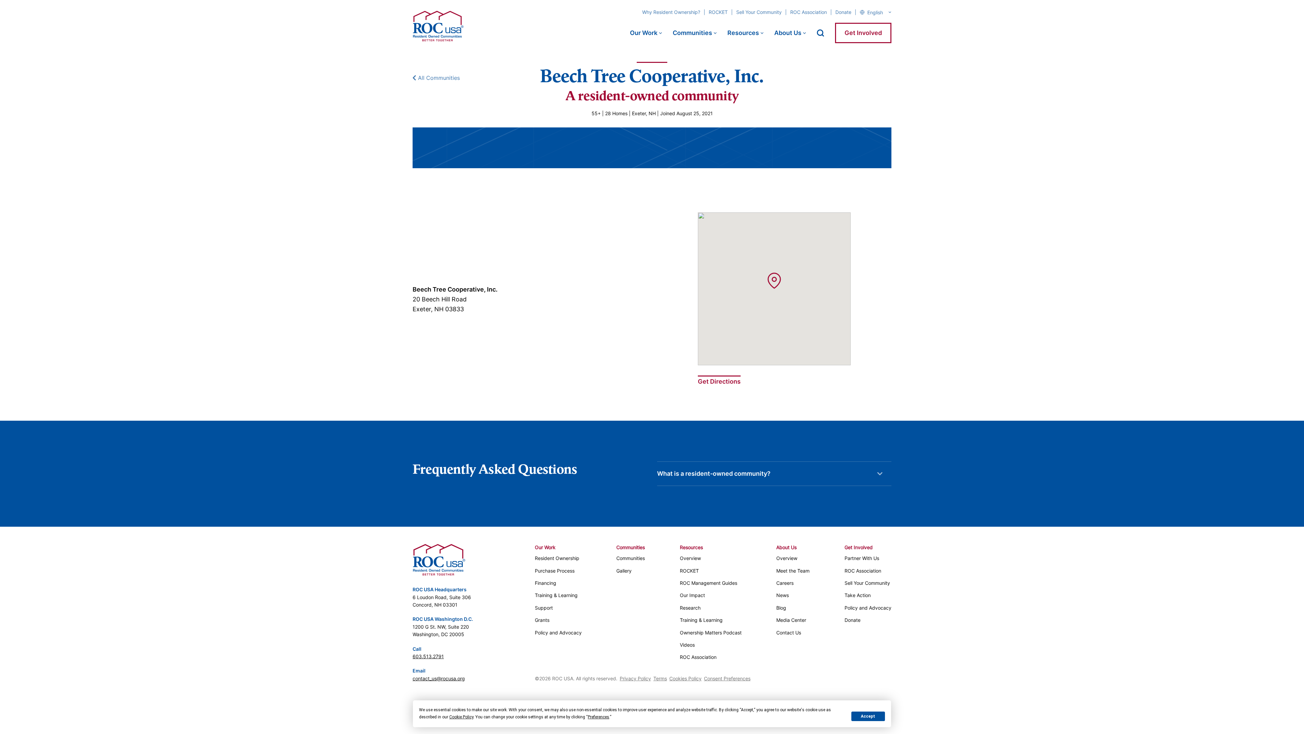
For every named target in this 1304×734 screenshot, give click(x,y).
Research (690, 608)
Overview (690, 558)
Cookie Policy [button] (461, 717)
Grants (542, 620)
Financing (545, 583)
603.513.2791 (428, 656)
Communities (692, 32)
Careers (785, 583)
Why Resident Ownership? (671, 12)
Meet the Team (793, 571)
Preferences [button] (598, 717)
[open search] (820, 33)
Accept (868, 716)
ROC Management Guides (708, 583)
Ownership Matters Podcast (711, 632)
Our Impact (692, 595)
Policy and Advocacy (558, 632)
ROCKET (718, 12)
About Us (787, 32)
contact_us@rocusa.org (439, 678)
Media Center (791, 620)
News (782, 595)
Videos (687, 645)
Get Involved (863, 32)
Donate (843, 12)
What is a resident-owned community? (714, 473)
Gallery (624, 571)
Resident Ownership (557, 558)
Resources (743, 32)
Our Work (643, 32)
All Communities (439, 78)
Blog (781, 608)
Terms (660, 678)
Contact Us (788, 632)
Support (544, 608)
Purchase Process (555, 571)
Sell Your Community (759, 12)
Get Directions (719, 381)
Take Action (858, 595)
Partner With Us (862, 558)
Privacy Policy (635, 678)
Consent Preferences (727, 678)
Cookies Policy (685, 678)
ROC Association (808, 12)
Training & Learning (556, 595)
